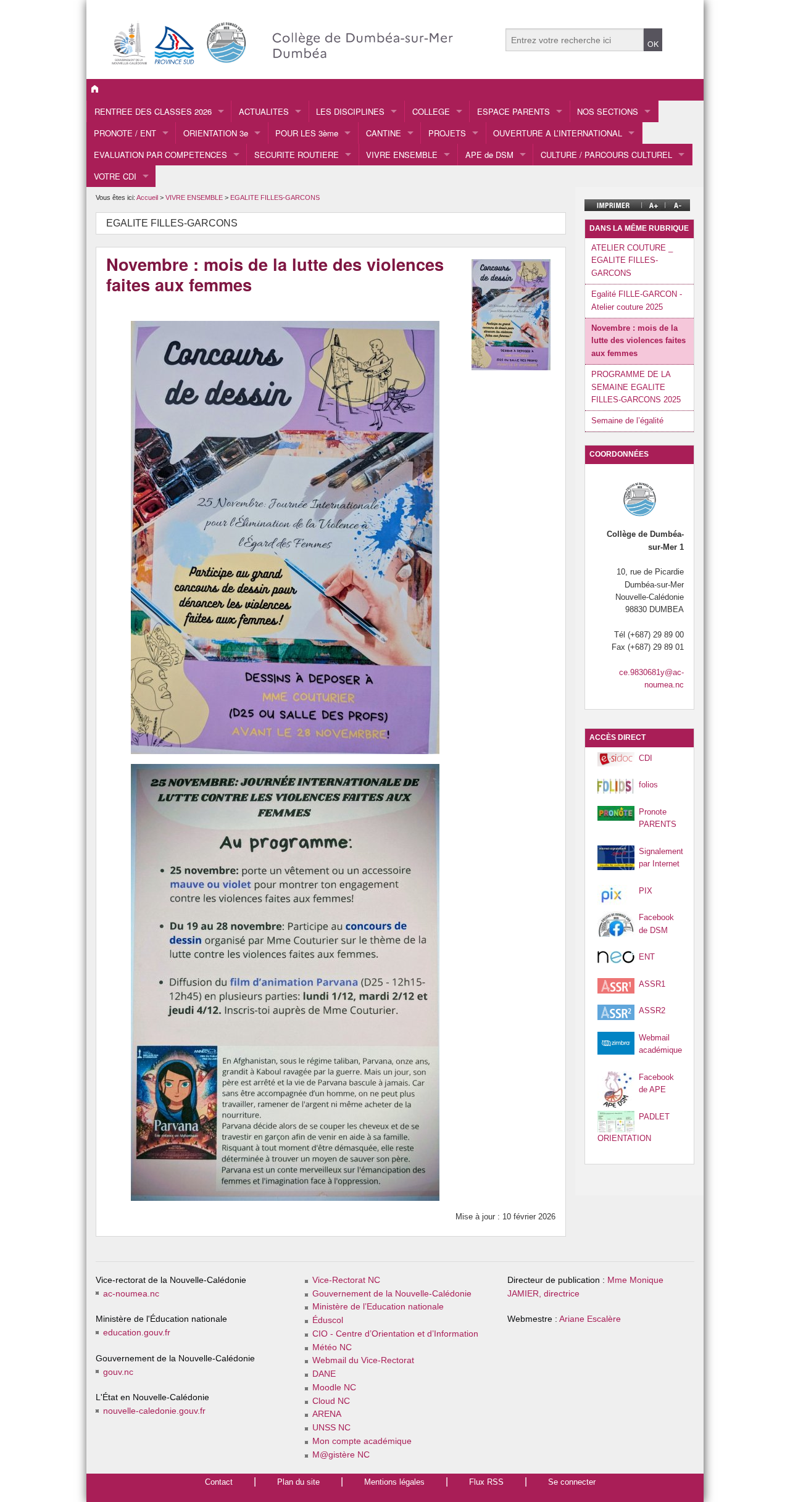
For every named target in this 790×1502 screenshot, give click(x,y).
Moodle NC (334, 1387)
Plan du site (298, 1482)
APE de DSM (489, 154)
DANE (324, 1374)
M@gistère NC (341, 1454)
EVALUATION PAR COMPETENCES (160, 154)
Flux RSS (486, 1482)
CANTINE (383, 133)
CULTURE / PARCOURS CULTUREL (606, 154)
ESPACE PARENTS (513, 111)
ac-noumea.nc (131, 1293)
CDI (645, 758)
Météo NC (332, 1347)
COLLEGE (431, 111)
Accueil (147, 197)
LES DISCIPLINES (350, 111)
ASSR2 (652, 1010)
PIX (645, 890)
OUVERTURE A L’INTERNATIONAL (557, 133)
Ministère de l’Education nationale (378, 1306)
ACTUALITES (264, 111)
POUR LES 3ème (306, 133)
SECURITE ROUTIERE (296, 154)
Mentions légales (394, 1482)
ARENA (326, 1414)
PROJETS (447, 133)
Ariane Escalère (590, 1319)
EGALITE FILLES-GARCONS (275, 197)
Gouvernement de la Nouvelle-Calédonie (392, 1293)
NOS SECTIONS (607, 111)
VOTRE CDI (115, 176)
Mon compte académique (362, 1441)
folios (648, 784)
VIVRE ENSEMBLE (402, 154)
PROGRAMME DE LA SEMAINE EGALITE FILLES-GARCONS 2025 (636, 387)
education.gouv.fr (136, 1332)
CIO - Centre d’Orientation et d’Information (395, 1333)
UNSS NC (331, 1427)
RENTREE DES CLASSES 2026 (153, 111)
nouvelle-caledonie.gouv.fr (154, 1411)
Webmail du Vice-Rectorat (363, 1360)
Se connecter (572, 1482)
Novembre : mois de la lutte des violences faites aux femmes (638, 340)
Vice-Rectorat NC (346, 1280)
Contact (219, 1482)
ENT (647, 956)
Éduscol (327, 1320)
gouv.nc (118, 1372)
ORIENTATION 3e (215, 133)
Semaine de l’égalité (627, 420)
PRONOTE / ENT (125, 133)
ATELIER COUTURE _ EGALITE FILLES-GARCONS (632, 260)
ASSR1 (652, 984)
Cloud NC (331, 1401)
